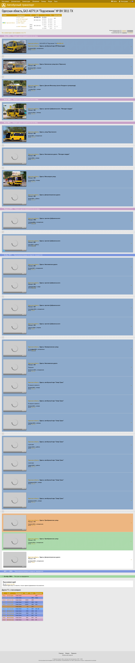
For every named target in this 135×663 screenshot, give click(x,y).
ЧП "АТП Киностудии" (23, 19)
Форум (67, 653)
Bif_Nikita (33, 49)
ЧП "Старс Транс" (22, 21)
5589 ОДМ (10, 602)
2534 (4, 615)
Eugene (33, 310)
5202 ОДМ (10, 604)
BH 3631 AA (10, 620)
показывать (130, 32)
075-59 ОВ (10, 609)
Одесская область (10, 22)
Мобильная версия (67, 655)
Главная (61, 653)
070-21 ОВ (10, 600)
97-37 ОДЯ (10, 598)
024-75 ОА (10, 606)
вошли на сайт (11, 584)
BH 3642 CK (10, 611)
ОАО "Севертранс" (22, 26)
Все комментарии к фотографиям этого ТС (14, 32)
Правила (73, 653)
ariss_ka (33, 69)
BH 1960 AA (10, 615)
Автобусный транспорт (20, 4)
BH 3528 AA (10, 618)
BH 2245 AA (10, 613)
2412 (4, 595)
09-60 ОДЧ (10, 595)
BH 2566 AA (60, 43)
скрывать (124, 30)
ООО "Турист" (21, 17)
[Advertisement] (67, 637)
